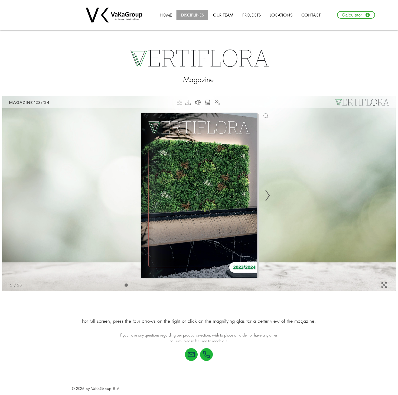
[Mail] (191, 354)
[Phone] (206, 354)
